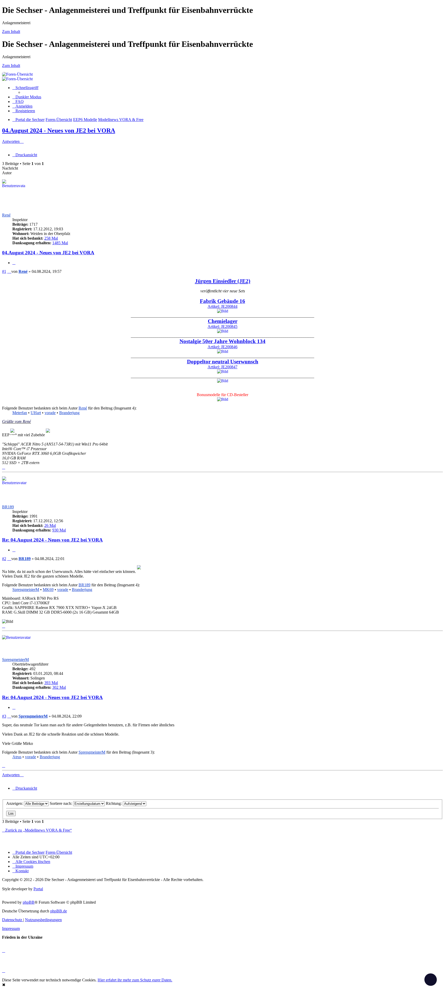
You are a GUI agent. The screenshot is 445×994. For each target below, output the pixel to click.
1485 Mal (60, 243)
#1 (4, 271)
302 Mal (59, 687)
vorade (50, 413)
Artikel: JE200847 (222, 364)
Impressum (11, 928)
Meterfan (19, 413)
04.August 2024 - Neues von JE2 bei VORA (58, 130)
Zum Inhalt (11, 31)
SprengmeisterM (25, 589)
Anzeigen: (15, 803)
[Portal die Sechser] (179, 74)
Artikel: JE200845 (222, 324)
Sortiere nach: (61, 803)
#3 (4, 716)
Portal (38, 889)
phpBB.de (58, 911)
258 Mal (51, 238)
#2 (4, 558)
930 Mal (59, 530)
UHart (36, 413)
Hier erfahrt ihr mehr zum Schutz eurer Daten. (135, 980)
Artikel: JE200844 (222, 304)
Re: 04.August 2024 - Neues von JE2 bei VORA (52, 540)
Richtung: (114, 803)
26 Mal (50, 525)
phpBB (29, 902)
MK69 (48, 589)
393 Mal (51, 683)
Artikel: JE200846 (222, 344)
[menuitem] (18, 101)
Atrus (16, 757)
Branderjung (69, 413)
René (6, 215)
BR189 (8, 507)
